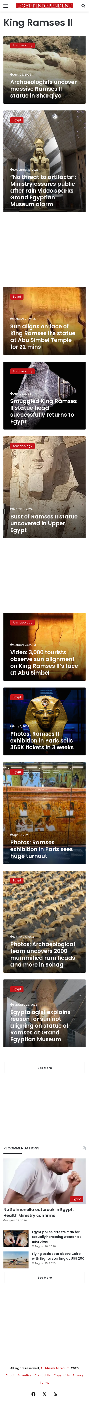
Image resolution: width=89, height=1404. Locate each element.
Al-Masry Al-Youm (55, 1368)
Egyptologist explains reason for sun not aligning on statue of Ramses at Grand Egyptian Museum (40, 1025)
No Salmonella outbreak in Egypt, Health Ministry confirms (38, 1212)
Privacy (78, 1375)
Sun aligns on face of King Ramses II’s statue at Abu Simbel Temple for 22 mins (42, 337)
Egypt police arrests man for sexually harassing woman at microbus (56, 1237)
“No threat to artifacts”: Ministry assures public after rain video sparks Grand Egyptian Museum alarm (43, 190)
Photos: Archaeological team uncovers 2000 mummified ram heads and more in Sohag (42, 954)
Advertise (24, 1375)
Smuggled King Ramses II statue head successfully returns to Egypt (43, 411)
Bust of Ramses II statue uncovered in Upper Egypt (44, 523)
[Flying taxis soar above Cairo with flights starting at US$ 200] (16, 1259)
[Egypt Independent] (44, 5)
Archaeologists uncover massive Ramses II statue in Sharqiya (43, 88)
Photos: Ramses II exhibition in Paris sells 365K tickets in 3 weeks (42, 740)
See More (44, 1277)
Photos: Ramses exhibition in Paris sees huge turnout (41, 849)
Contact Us (42, 1375)
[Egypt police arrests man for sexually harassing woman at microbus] (16, 1238)
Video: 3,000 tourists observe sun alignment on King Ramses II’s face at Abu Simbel (44, 662)
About (9, 1375)
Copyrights (62, 1375)
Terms (44, 1382)
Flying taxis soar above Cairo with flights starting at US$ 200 (58, 1256)
